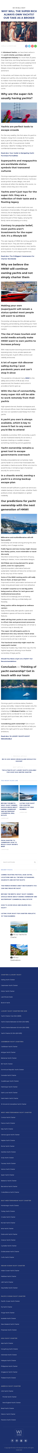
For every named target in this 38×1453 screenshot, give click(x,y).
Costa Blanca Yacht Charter (10, 1192)
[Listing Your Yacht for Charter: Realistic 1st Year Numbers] (28, 793)
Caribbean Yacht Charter (9, 1046)
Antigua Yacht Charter (8, 1052)
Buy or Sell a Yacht (19, 8)
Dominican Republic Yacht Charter (12, 1069)
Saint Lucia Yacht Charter (9, 1092)
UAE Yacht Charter (7, 1282)
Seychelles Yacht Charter (9, 1288)
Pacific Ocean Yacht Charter (10, 1301)
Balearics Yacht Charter (9, 1180)
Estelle (3, 46)
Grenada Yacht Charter (8, 1075)
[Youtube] (21, 1440)
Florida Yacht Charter (10, 1397)
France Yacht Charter (8, 1123)
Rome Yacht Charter (7, 1146)
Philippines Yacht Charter (9, 1366)
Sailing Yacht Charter (8, 979)
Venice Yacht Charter (8, 1169)
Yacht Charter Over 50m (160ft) (11, 1016)
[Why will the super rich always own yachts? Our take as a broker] (19, 31)
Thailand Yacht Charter (8, 1378)
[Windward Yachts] (19, 1433)
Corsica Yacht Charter (8, 1117)
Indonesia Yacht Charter (9, 1355)
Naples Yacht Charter (8, 1140)
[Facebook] (12, 1440)
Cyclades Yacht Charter (9, 1246)
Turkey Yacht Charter (8, 1211)
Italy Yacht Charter (7, 1129)
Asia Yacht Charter (7, 1343)
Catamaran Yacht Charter (9, 985)
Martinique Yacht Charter (9, 1087)
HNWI (27, 378)
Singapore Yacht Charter (9, 1372)
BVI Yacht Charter (7, 1064)
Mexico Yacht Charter (8, 1414)
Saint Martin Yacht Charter (9, 1098)
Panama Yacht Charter (8, 1420)
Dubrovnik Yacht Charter (9, 1234)
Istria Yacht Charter (7, 1228)
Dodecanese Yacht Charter (10, 1251)
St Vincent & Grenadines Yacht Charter (13, 1104)
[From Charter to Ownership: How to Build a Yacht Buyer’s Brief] (10, 830)
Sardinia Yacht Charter (8, 1152)
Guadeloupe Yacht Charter (10, 1081)
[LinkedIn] (25, 1440)
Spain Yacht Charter (7, 1175)
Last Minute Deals (7, 997)
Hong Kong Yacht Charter (9, 1349)
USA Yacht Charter (7, 1391)
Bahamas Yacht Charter (9, 1058)
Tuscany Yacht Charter (8, 1163)
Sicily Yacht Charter (7, 1157)
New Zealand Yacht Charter (10, 1324)
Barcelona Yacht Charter (9, 1186)
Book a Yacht (5, 1002)
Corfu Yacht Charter (7, 1257)
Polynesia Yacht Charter (9, 1330)
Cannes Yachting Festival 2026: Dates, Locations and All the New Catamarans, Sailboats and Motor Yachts (17, 877)
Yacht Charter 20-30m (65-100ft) (11, 1033)
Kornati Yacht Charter (8, 1223)
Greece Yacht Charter (8, 1240)
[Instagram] (17, 1440)
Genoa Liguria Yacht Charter (10, 1134)
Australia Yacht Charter (8, 1318)
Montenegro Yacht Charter (10, 1205)
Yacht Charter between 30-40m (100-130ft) (15, 1027)
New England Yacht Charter (12, 1402)
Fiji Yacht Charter (6, 1307)
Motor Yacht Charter (7, 991)
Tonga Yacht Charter (7, 1312)
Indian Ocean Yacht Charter (10, 1270)
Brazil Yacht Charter (7, 1408)
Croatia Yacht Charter (8, 1217)
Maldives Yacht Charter (8, 1276)
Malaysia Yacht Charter (8, 1360)
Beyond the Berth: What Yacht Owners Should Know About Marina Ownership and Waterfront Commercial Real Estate (9, 809)
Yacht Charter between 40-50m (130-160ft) (15, 1022)
